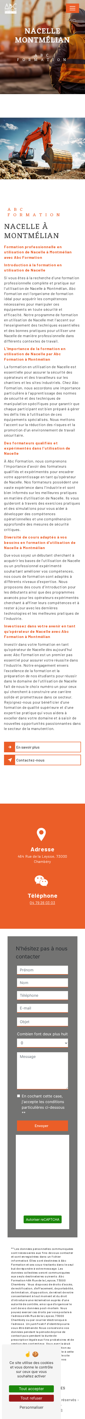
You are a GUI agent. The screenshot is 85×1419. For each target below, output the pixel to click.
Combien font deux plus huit (42, 1034)
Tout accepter (31, 1388)
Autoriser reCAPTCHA (42, 1219)
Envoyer (41, 1125)
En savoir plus (27, 747)
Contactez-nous (30, 760)
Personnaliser (31, 1407)
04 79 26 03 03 (42, 902)
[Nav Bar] (72, 8)
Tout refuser (31, 1398)
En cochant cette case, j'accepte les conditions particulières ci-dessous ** (43, 1104)
